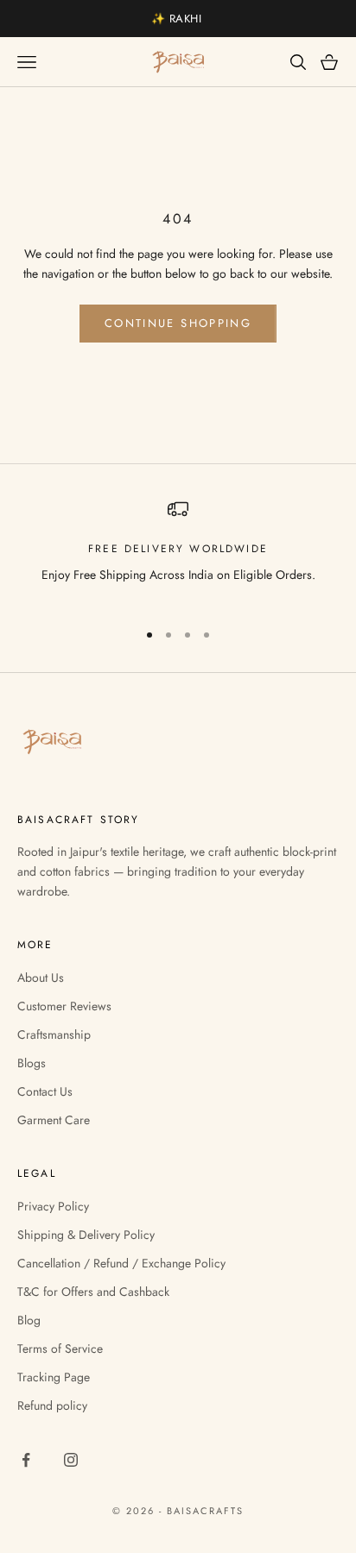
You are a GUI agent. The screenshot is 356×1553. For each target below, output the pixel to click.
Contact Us (45, 1091)
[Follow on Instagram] (70, 1459)
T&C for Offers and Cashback (93, 1291)
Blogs (31, 1063)
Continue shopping (178, 323)
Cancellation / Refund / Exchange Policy (121, 1263)
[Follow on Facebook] (26, 1459)
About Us (40, 977)
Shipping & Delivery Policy (86, 1234)
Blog (29, 1320)
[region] (178, 552)
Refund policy (52, 1405)
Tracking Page (53, 1377)
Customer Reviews (64, 1006)
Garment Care (53, 1120)
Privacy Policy (53, 1206)
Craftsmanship (54, 1034)
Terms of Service (60, 1348)
